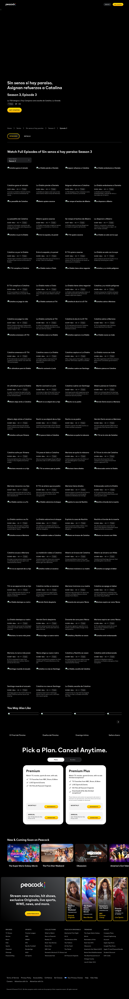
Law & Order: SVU (90, 962)
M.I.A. (66, 936)
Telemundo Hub (50, 955)
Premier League (30, 933)
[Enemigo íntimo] (90, 722)
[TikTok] (111, 976)
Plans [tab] (56, 759)
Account (106, 939)
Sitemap (8, 952)
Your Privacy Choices (75, 978)
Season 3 (51, 128)
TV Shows (9, 933)
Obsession (87, 946)
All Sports (28, 955)
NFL (26, 943)
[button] (23, 853)
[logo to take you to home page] (11, 4)
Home (9, 128)
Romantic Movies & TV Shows (54, 952)
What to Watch (50, 933)
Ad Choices (58, 978)
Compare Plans (109, 933)
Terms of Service (13, 978)
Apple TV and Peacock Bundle (113, 949)
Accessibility (38, 978)
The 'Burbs (67, 949)
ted (65, 952)
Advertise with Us (21, 981)
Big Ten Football (30, 946)
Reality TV (48, 939)
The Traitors (68, 943)
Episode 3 (63, 128)
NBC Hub (48, 949)
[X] (111, 982)
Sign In (107, 4)
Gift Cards (107, 955)
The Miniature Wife (70, 939)
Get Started (118, 4)
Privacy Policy (26, 978)
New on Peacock (50, 936)
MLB (26, 952)
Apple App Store (109, 943)
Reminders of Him (90, 939)
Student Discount (109, 952)
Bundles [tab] (72, 759)
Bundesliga (29, 949)
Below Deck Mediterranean (93, 952)
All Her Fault (68, 946)
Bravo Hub (48, 946)
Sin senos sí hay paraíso (34, 128)
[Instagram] (106, 982)
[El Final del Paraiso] (23, 722)
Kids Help (94, 978)
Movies (8, 936)
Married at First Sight (71, 933)
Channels (9, 949)
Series (19, 128)
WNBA (27, 939)
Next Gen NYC (89, 943)
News (7, 939)
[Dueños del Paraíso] (56, 722)
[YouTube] (117, 976)
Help (86, 978)
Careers (10, 981)
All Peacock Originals (71, 955)
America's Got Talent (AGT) (93, 949)
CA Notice (48, 978)
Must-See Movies (51, 943)
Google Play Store (109, 946)
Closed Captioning (110, 936)
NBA (26, 936)
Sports (8, 946)
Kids (7, 943)
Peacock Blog (10, 955)
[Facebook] (106, 976)
